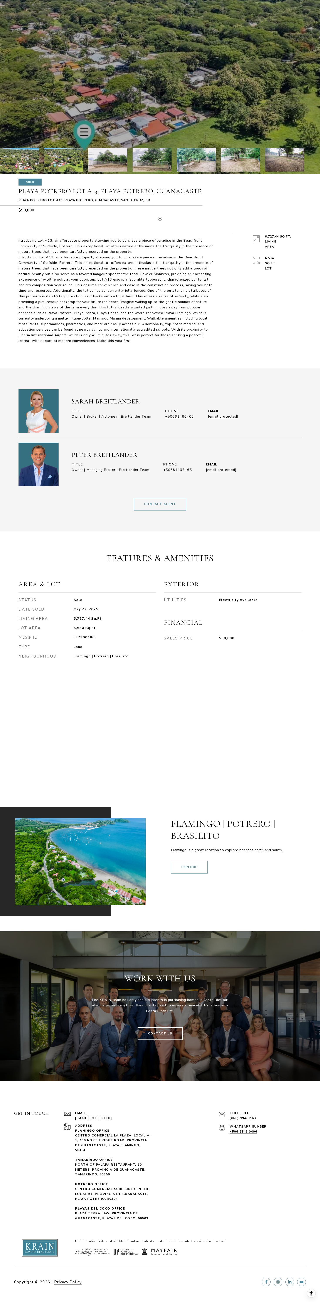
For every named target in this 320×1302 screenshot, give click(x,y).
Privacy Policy (68, 1282)
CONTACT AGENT (160, 504)
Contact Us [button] (160, 1033)
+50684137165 (177, 469)
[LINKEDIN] (289, 1282)
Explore (189, 867)
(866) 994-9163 (243, 1118)
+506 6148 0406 (243, 1132)
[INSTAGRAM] (278, 1282)
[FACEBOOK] (266, 1282)
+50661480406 (179, 416)
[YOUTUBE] (301, 1282)
